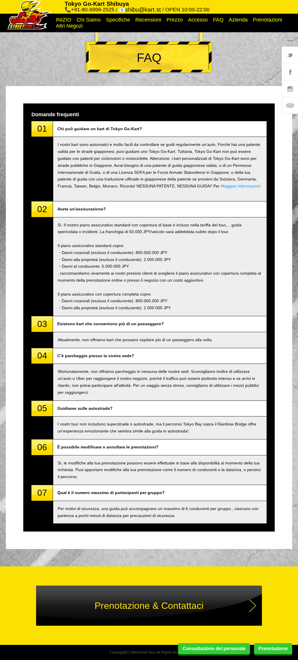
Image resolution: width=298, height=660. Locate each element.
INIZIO (63, 20)
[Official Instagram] (290, 88)
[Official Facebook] (290, 71)
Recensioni (148, 20)
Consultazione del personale (214, 648)
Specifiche (118, 20)
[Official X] (290, 54)
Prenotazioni (267, 20)
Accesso (198, 20)
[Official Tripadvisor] (290, 105)
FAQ (218, 20)
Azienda (238, 20)
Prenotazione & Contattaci (149, 605)
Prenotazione (273, 648)
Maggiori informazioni (240, 186)
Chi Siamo (89, 20)
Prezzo (174, 20)
